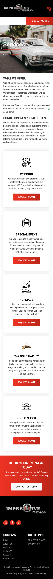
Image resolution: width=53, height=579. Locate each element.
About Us (8, 544)
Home (6, 540)
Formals (26, 299)
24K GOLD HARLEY (26, 356)
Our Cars (8, 547)
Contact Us (9, 559)
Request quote (27, 197)
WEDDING (26, 174)
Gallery (7, 555)
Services (7, 551)
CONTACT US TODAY (27, 486)
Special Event (26, 234)
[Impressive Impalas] (19, 8)
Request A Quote (36, 540)
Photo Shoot (27, 418)
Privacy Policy (40, 573)
